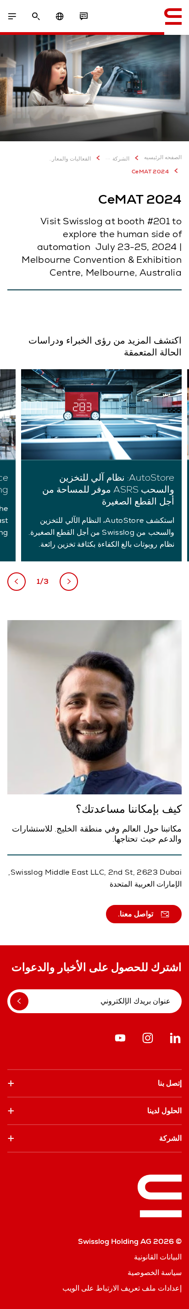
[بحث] (35, 16)
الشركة (120, 158)
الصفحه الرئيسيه (163, 157)
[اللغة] (59, 16)
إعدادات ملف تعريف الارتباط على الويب (122, 1288)
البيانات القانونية (158, 1257)
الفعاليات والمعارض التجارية (70, 158)
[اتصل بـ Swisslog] (83, 16)
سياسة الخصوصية (155, 1272)
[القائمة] (12, 16)
